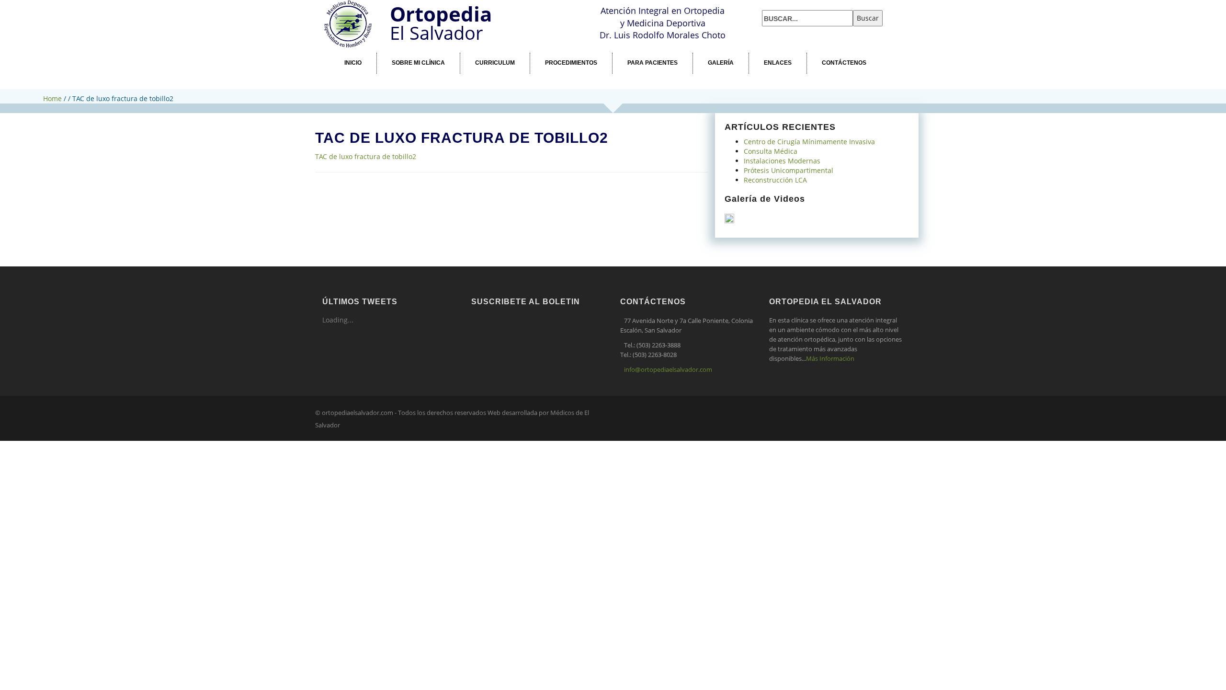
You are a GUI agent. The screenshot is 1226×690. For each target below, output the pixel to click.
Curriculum (495, 62)
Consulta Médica (770, 151)
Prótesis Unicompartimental (788, 170)
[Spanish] (767, 4)
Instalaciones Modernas (782, 160)
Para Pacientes (652, 62)
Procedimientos (571, 62)
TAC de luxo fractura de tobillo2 (365, 156)
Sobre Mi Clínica (418, 62)
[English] (778, 4)
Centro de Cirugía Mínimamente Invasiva (809, 141)
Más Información (830, 358)
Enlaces (778, 62)
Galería (721, 62)
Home (52, 98)
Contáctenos (844, 62)
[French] (790, 4)
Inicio (353, 62)
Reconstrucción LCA (775, 179)
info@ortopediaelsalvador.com (668, 369)
